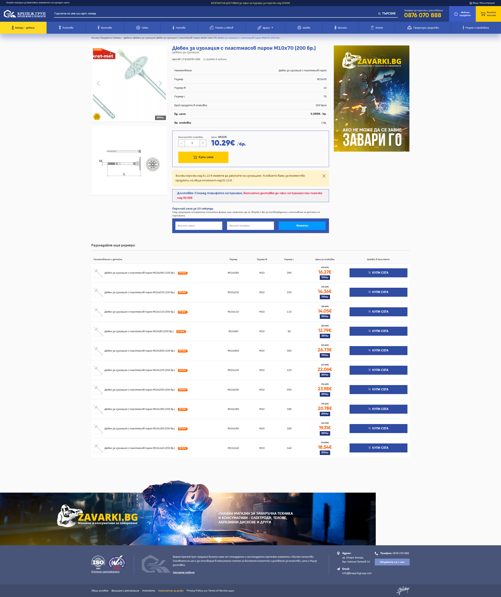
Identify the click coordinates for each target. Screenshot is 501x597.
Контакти (148, 590)
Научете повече (184, 572)
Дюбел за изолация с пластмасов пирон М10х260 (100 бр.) (140, 272)
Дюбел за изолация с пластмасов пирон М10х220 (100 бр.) (140, 292)
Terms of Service (218, 590)
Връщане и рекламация (125, 590)
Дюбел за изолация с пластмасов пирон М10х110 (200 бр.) (140, 311)
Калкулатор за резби (171, 590)
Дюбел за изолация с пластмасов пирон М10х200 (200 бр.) (140, 389)
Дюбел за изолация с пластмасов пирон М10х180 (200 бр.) (140, 409)
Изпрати (302, 225)
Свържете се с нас (392, 562)
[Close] (324, 175)
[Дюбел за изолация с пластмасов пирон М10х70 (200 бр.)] (129, 83)
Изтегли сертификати (105, 571)
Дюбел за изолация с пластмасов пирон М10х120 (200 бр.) (140, 370)
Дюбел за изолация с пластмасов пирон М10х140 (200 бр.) (140, 448)
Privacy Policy (195, 590)
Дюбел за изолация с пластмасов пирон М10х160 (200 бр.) (140, 428)
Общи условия (99, 590)
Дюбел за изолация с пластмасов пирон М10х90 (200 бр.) (139, 331)
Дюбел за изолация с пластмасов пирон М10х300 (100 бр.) (140, 350)
